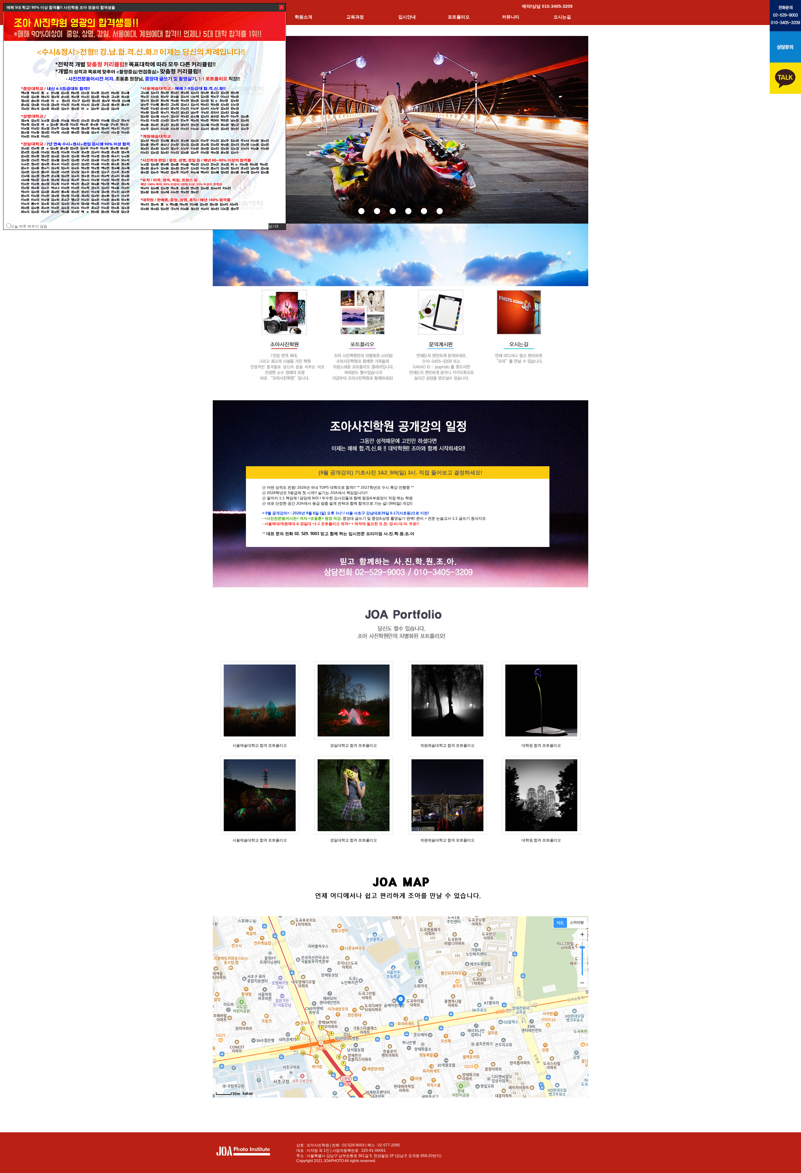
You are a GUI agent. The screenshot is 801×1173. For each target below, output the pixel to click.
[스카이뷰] (577, 923)
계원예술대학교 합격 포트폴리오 (447, 745)
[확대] (582, 934)
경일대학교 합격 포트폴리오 (353, 745)
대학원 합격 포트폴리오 (541, 745)
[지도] (560, 923)
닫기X (273, 226)
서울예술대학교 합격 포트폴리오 (259, 745)
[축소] (582, 983)
